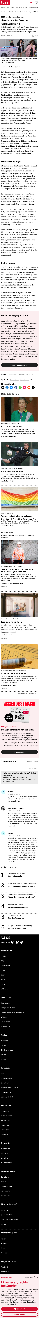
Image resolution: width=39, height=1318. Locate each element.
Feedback (4, 1267)
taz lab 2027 (5, 1196)
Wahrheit (4, 989)
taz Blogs (4, 1210)
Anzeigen (4, 1253)
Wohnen (4, 1017)
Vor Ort (3, 1182)
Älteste (36, 762)
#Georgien (22, 374)
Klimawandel (5, 1026)
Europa (17, 12)
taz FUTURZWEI (6, 1215)
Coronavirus (26, 12)
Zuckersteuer (5, 1003)
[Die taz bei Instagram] (21, 943)
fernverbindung (6, 1116)
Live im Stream (6, 1186)
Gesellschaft (5, 966)
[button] (36, 2)
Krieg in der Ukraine (8, 1008)
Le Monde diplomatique (9, 1220)
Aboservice (5, 1272)
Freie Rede (5, 1130)
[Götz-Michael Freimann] (3, 808)
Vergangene (5, 1191)
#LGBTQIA (30, 374)
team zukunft (5, 1149)
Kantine (4, 1243)
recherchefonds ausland (9, 1088)
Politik (11, 12)
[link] (6, 7)
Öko (2, 961)
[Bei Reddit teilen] (28, 387)
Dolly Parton (5, 1022)
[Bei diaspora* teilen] (24, 387)
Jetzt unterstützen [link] (19, 365)
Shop (3, 1248)
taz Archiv (4, 1224)
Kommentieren (14, 380)
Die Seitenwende (7, 1050)
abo (2, 1074)
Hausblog (4, 1045)
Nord (3, 984)
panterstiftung (6, 1092)
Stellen (3, 1055)
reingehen (4, 1134)
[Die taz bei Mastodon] (12, 943)
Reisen (3, 1239)
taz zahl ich (5, 1083)
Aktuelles (4, 1041)
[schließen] (36, 1277)
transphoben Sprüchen (18, 204)
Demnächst (5, 1177)
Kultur (3, 970)
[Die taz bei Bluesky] (17, 943)
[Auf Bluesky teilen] (11, 387)
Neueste (29, 762)
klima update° (6, 1120)
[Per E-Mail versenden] (2, 387)
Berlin (3, 979)
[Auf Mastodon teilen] (7, 387)
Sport (3, 975)
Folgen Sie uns (5, 942)
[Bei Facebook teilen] (15, 387)
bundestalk (5, 1111)
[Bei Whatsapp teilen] (20, 387)
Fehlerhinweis (24, 380)
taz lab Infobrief (6, 1163)
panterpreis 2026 (7, 1097)
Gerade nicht (29, 1277)
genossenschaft (6, 1078)
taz (5, 937)
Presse (3, 1059)
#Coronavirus (13, 374)
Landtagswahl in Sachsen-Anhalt (12, 1012)
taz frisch (4, 1153)
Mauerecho (5, 1125)
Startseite (4, 12)
